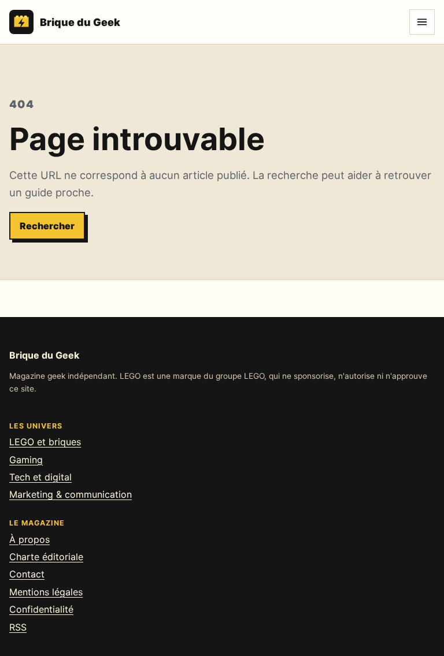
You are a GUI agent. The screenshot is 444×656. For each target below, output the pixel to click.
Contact (27, 574)
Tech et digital (40, 477)
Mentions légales (46, 592)
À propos (29, 539)
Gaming (26, 459)
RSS (18, 627)
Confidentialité (41, 609)
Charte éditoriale (46, 556)
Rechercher (47, 226)
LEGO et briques (45, 442)
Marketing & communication (70, 494)
